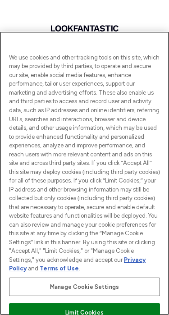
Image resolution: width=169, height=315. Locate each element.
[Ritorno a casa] (84, 28)
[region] (84, 173)
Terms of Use (59, 268)
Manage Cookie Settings (84, 286)
